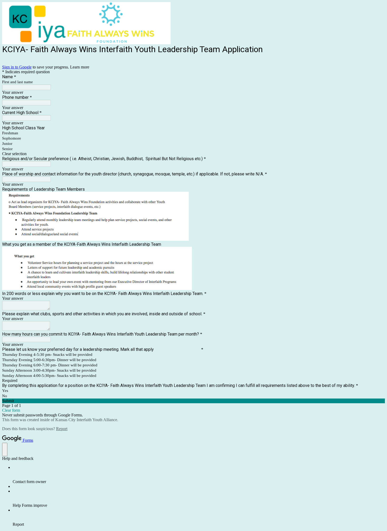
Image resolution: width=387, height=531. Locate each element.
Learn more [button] (79, 67)
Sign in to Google (17, 67)
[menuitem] (199, 474)
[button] (193, 153)
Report (61, 428)
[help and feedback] (4, 449)
